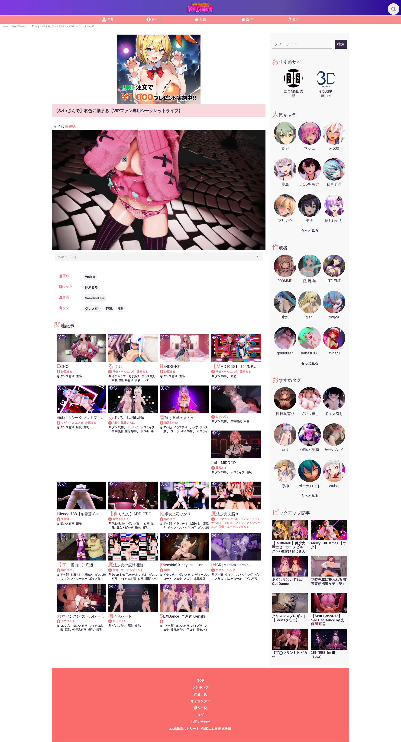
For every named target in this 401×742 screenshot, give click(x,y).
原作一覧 (200, 708)
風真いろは (128, 422)
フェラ (175, 431)
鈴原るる (91, 287)
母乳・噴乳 (95, 629)
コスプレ (65, 625)
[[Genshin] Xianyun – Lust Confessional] (163, 570)
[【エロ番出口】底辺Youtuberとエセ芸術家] (60, 570)
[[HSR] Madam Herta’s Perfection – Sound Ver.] (215, 570)
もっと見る (309, 230)
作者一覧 (200, 694)
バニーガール (233, 578)
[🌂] (215, 416)
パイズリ (196, 625)
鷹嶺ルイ (221, 467)
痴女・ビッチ (124, 527)
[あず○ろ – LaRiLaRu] (112, 422)
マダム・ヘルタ (225, 570)
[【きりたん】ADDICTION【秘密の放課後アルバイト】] (112, 519)
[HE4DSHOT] (163, 371)
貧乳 (86, 427)
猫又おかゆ (171, 422)
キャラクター (200, 701)
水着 (246, 421)
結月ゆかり (171, 519)
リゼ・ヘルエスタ (124, 371)
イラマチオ (181, 427)
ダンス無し (148, 376)
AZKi (116, 422)
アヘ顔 (167, 427)
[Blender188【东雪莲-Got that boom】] (60, 519)
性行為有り (126, 380)
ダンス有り (93, 309)
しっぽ (193, 427)
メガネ (188, 578)
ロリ (146, 523)
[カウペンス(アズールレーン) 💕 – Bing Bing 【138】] (60, 621)
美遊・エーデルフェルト (234, 526)
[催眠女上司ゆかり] (163, 519)
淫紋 (120, 309)
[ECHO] (60, 371)
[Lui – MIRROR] (215, 467)
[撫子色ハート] (112, 621)
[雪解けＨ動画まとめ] (163, 422)
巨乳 (109, 309)
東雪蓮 (65, 519)
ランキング (200, 687)
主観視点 (117, 431)
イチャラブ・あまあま (126, 376)
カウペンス (68, 621)
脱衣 (138, 527)
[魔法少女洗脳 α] (215, 519)
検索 (341, 44)
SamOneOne (95, 298)
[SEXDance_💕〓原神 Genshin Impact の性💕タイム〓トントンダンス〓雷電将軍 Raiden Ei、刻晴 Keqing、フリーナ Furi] (184, 621)
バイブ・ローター (76, 578)
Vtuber (90, 277)
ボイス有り (188, 431)
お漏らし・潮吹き (82, 574)
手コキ (145, 431)
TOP (200, 680)
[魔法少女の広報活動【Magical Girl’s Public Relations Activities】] (112, 570)
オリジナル (119, 621)
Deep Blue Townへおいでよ (129, 574)
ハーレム (133, 427)
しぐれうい (223, 416)
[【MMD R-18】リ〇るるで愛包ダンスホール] (215, 371)
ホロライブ (148, 427)
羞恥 (79, 376)
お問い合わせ (200, 721)
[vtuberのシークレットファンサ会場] (60, 422)
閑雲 (167, 570)
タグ (200, 715)
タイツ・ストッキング (182, 527)
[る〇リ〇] (112, 371)
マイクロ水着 (127, 578)
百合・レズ (142, 380)
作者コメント (68, 257)
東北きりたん (121, 519)
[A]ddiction (119, 523)
